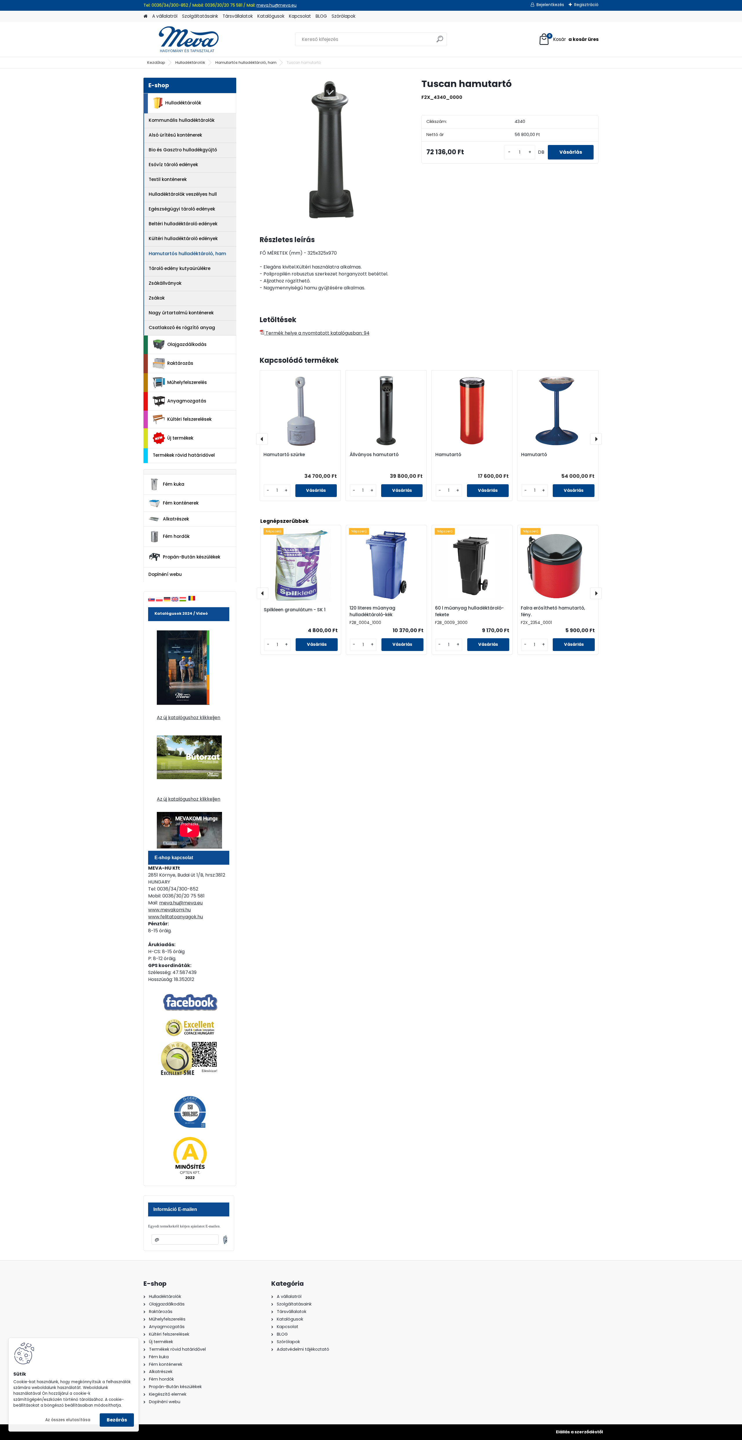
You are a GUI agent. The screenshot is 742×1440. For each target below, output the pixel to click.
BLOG (321, 16)
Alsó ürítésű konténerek (175, 135)
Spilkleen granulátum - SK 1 (294, 610)
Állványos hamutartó (374, 455)
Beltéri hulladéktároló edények (183, 224)
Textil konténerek (168, 179)
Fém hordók (176, 536)
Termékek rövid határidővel (184, 455)
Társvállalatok (238, 16)
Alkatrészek (176, 519)
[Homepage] (145, 16)
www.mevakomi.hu (169, 909)
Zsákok (157, 298)
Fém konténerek (181, 503)
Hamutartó (448, 455)
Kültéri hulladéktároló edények (183, 238)
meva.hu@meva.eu (277, 5)
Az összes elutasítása (67, 1420)
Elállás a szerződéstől (579, 1432)
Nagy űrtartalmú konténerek (181, 313)
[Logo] (183, 39)
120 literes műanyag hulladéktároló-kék (372, 611)
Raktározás (180, 363)
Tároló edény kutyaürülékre (179, 268)
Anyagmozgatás (186, 401)
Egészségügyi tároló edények (182, 209)
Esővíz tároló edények (173, 165)
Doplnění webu (165, 574)
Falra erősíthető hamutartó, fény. (553, 611)
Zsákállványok (165, 283)
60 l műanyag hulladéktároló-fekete (469, 611)
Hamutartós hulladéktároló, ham (246, 62)
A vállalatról (164, 16)
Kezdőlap (156, 62)
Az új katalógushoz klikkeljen (188, 717)
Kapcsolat (300, 16)
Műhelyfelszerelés (187, 382)
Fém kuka (173, 484)
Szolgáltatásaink (200, 16)
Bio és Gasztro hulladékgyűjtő (183, 150)
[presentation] (262, 439)
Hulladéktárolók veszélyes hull (183, 194)
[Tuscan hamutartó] (331, 149)
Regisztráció (586, 5)
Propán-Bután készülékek (191, 557)
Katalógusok (270, 16)
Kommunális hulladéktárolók (181, 120)
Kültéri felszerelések (189, 419)
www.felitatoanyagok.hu (175, 916)
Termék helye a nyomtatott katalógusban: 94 (317, 333)
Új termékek (180, 438)
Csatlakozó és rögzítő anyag (182, 327)
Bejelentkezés (550, 5)
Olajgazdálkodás (187, 344)
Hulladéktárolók (190, 62)
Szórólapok (343, 16)
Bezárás (117, 1420)
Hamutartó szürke (284, 455)
